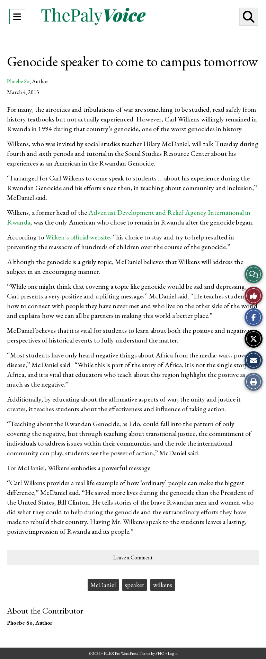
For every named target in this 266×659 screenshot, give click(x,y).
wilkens (162, 585)
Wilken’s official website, (78, 237)
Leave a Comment (133, 557)
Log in (173, 653)
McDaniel (103, 585)
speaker (134, 585)
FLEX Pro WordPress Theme (127, 653)
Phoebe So (18, 81)
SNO (160, 653)
